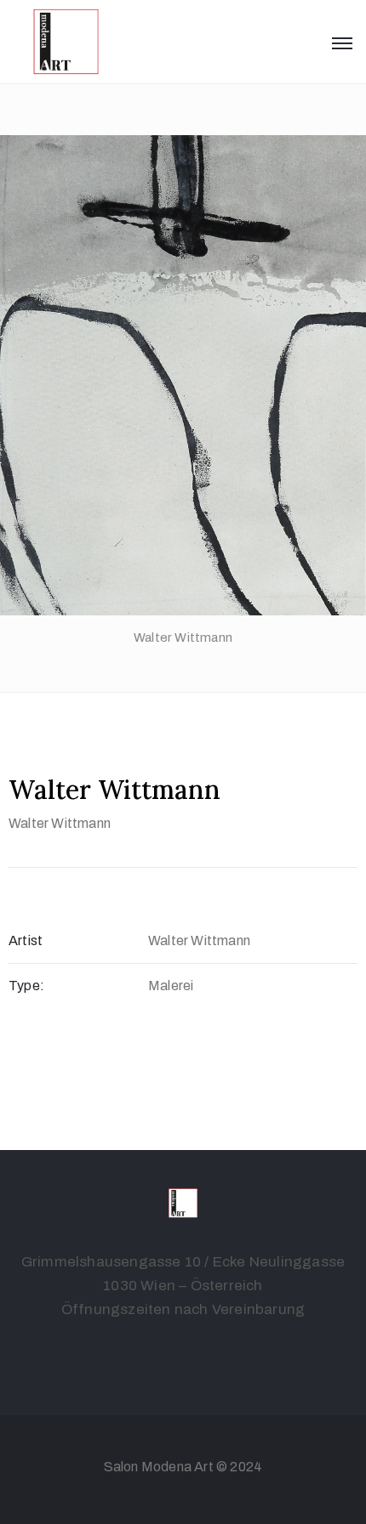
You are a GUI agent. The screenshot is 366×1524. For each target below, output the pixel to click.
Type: (26, 985)
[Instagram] (200, 1350)
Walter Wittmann (60, 823)
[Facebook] (166, 1350)
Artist (26, 940)
